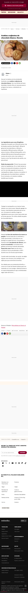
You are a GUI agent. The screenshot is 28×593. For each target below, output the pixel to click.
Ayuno (12, 28)
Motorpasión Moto (18, 550)
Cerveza (17, 28)
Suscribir (22, 452)
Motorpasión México (19, 581)
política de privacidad (20, 455)
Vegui (3, 486)
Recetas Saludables (19, 494)
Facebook (12, 63)
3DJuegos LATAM (18, 570)
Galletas (20, 12)
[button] (8, 73)
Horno (3, 502)
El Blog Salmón (18, 558)
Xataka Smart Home (6, 536)
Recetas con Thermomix (5, 482)
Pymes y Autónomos (19, 560)
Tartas (3, 12)
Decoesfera (4, 560)
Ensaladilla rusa (15, 439)
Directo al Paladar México (6, 582)
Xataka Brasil (5, 572)
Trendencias (5, 558)
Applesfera (4, 533)
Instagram (16, 463)
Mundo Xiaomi (5, 538)
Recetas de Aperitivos (5, 490)
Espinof (16, 541)
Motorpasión (17, 548)
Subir (22, 520)
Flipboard (17, 63)
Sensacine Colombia (19, 577)
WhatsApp (3, 463)
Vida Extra (17, 531)
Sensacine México (18, 574)
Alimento (23, 28)
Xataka (3, 529)
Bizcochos (11, 12)
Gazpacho (23, 439)
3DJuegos (16, 529)
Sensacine (16, 538)
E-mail (20, 63)
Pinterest (19, 463)
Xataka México (5, 570)
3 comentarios (6, 63)
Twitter (14, 63)
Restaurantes (5, 497)
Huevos (16, 502)
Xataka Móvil (5, 531)
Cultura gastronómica (18, 490)
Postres (8, 330)
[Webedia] (5, 521)
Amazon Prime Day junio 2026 (19, 498)
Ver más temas (5, 507)
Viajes (16, 486)
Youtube (12, 463)
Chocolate (15, 330)
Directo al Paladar (6, 548)
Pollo (3, 494)
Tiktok (25, 463)
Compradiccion (5, 562)
